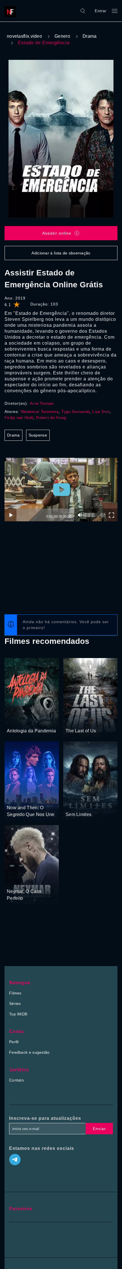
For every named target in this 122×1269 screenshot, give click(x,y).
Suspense (38, 435)
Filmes (15, 993)
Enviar (99, 1128)
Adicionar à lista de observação (60, 253)
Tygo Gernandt (75, 411)
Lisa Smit (101, 411)
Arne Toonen (42, 403)
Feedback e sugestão (29, 1052)
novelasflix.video (24, 36)
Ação (71, 720)
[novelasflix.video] (12, 11)
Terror (27, 720)
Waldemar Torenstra (39, 411)
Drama (90, 36)
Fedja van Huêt (19, 417)
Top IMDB (18, 1014)
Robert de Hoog (51, 417)
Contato (16, 1080)
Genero (62, 36)
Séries (15, 1003)
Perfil (14, 1042)
